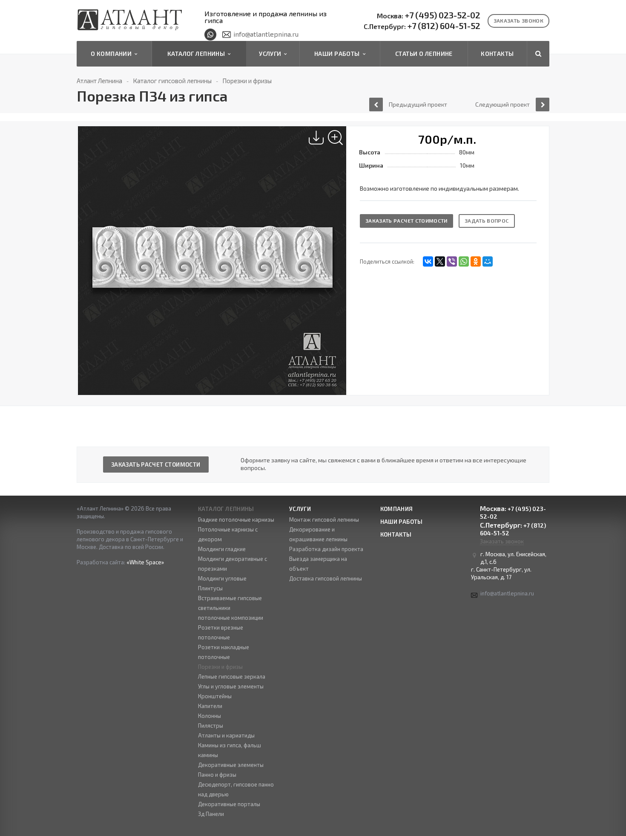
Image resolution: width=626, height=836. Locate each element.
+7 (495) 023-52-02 (428, 15)
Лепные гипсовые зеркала (231, 676)
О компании (113, 53)
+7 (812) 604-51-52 (422, 26)
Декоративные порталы (229, 804)
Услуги (271, 53)
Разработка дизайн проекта (326, 549)
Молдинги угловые (222, 578)
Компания (396, 508)
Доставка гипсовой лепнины (325, 578)
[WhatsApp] (464, 261)
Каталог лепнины (197, 53)
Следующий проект (502, 104)
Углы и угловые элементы (231, 686)
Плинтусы (210, 588)
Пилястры (210, 725)
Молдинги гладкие (222, 549)
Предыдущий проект (418, 104)
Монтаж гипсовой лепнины (324, 519)
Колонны (209, 715)
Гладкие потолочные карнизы (236, 519)
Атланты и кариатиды (226, 735)
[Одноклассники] (476, 261)
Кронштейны (215, 696)
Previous (88, 251)
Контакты (497, 53)
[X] (440, 261)
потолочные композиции (230, 617)
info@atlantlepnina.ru (266, 34)
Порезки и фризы (220, 666)
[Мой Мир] (487, 261)
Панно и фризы (217, 774)
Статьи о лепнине (424, 53)
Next (340, 251)
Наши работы (338, 53)
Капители (210, 705)
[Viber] (452, 261)
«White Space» (145, 562)
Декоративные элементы (231, 764)
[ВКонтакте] (428, 261)
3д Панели (211, 813)
